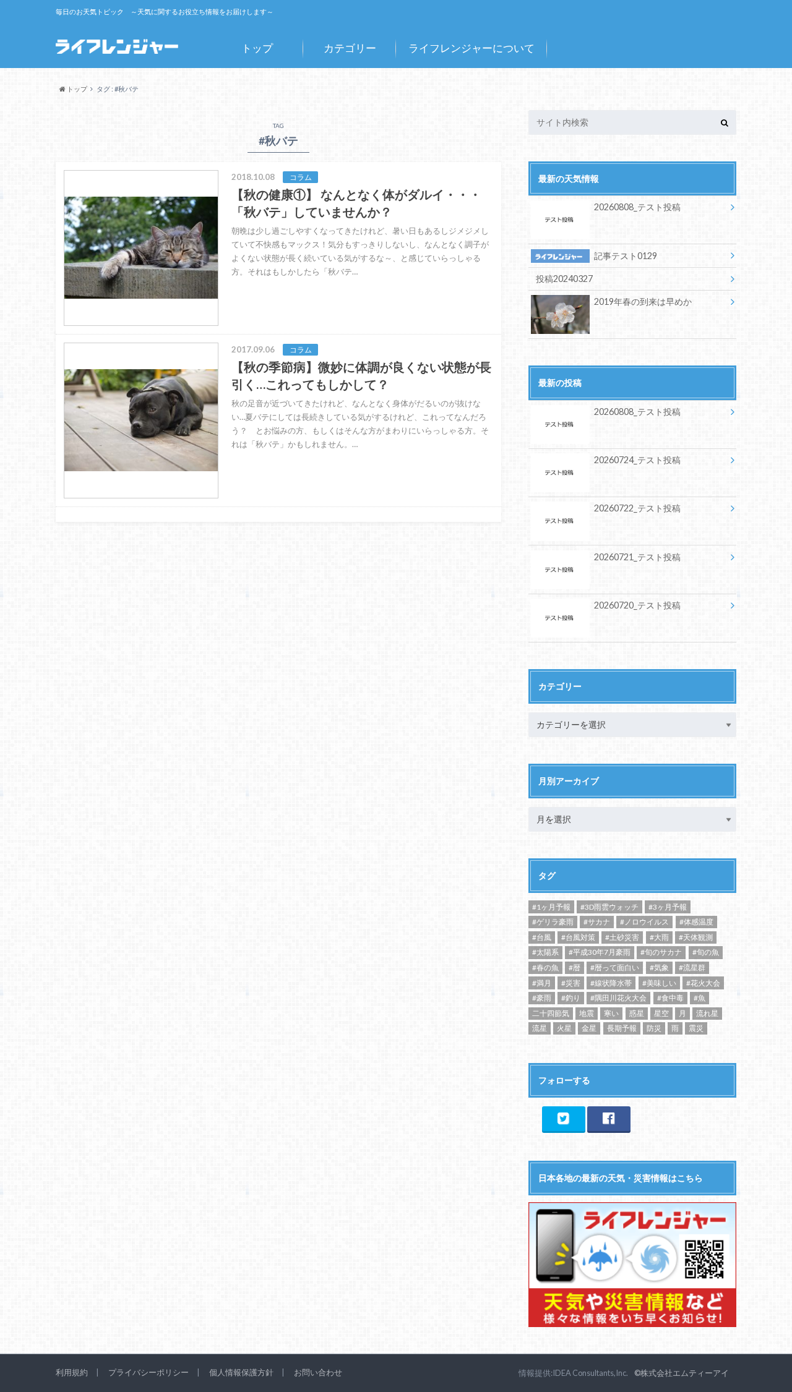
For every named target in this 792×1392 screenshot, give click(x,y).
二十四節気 (550, 1013)
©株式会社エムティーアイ (681, 1373)
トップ (257, 47)
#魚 (699, 997)
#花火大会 (703, 983)
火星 (564, 1028)
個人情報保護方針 (241, 1372)
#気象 (659, 967)
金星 (589, 1028)
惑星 (636, 1013)
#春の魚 (545, 967)
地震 (586, 1013)
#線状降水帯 (611, 983)
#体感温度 (696, 921)
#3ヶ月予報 (667, 907)
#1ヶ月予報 (551, 907)
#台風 (541, 937)
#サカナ (596, 921)
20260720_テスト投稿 (637, 605)
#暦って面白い (614, 967)
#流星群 (692, 967)
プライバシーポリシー (148, 1372)
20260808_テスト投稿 (637, 207)
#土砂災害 (622, 937)
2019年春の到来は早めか (643, 301)
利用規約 (72, 1372)
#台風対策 (578, 937)
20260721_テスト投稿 (637, 557)
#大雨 (659, 937)
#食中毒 (670, 997)
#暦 (574, 967)
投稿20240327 (564, 278)
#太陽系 (545, 952)
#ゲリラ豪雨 (553, 921)
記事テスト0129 (625, 255)
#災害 (570, 983)
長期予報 (622, 1028)
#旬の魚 (705, 952)
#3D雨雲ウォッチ (609, 907)
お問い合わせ (318, 1372)
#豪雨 (541, 997)
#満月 (541, 983)
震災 (696, 1028)
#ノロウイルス (644, 921)
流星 (539, 1028)
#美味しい (659, 983)
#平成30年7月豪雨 (600, 952)
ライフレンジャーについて (471, 47)
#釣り (570, 997)
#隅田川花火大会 (618, 997)
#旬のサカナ (661, 952)
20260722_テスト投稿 (637, 508)
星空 (661, 1013)
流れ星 (707, 1013)
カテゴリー (350, 47)
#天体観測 (696, 937)
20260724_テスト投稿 (637, 460)
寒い (611, 1013)
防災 (654, 1028)
